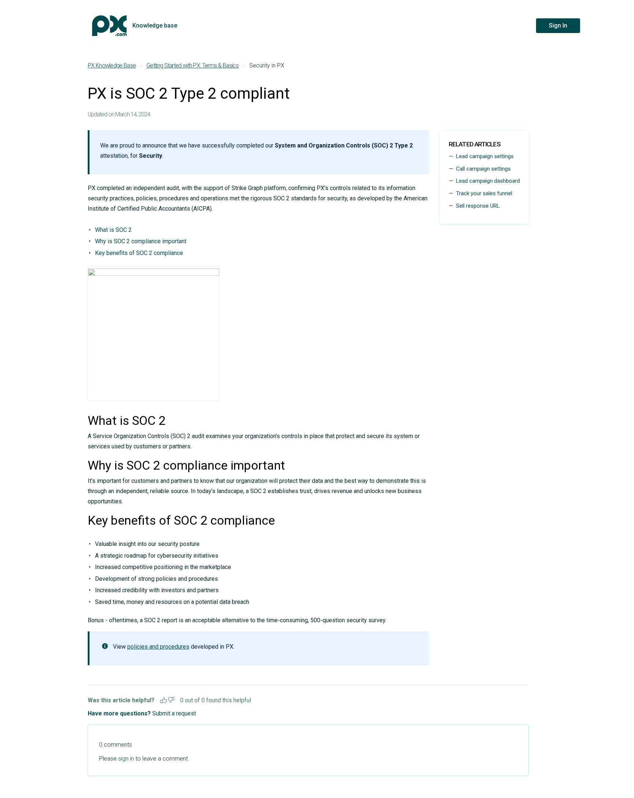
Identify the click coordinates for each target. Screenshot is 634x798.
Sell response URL (478, 206)
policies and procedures (158, 646)
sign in (126, 758)
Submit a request (174, 713)
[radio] (163, 699)
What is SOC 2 (113, 229)
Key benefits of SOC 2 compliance (139, 252)
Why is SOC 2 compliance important (140, 241)
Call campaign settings (483, 168)
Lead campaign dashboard (488, 181)
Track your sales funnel (484, 193)
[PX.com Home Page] (109, 25)
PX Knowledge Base (112, 65)
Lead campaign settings (485, 156)
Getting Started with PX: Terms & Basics (192, 65)
